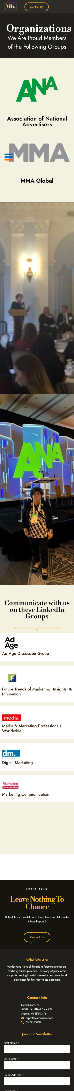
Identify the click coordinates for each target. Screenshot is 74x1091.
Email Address (14, 1074)
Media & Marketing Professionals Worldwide (31, 728)
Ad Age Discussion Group (25, 653)
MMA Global (37, 180)
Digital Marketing (17, 763)
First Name (12, 1042)
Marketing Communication (25, 794)
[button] (63, 7)
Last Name (11, 1058)
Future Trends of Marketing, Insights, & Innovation (37, 691)
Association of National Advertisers (37, 121)
